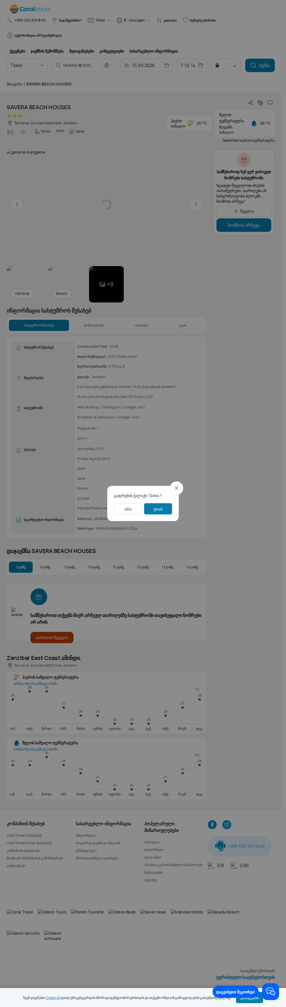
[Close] (176, 488)
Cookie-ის (53, 997)
